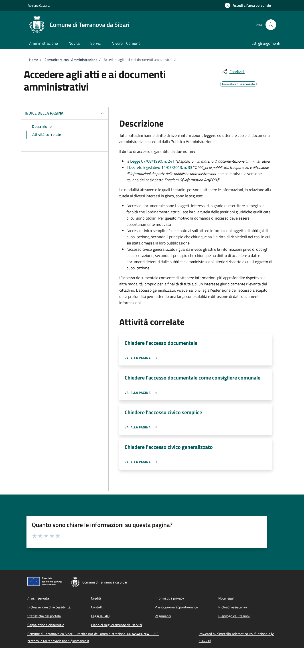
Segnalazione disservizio (45, 625)
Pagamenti (163, 616)
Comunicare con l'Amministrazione (71, 59)
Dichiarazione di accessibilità (49, 607)
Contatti (97, 607)
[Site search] (270, 24)
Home (33, 59)
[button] (247, 5)
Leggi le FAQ (100, 616)
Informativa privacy (169, 598)
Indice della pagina (44, 113)
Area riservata (38, 598)
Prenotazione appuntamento (176, 607)
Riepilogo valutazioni (234, 616)
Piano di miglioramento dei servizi (116, 625)
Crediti (96, 598)
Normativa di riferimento (238, 83)
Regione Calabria (39, 5)
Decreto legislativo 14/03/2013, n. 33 (160, 167)
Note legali (226, 598)
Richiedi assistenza (232, 607)
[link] (142, 357)
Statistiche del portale (44, 616)
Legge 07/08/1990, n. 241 (152, 161)
